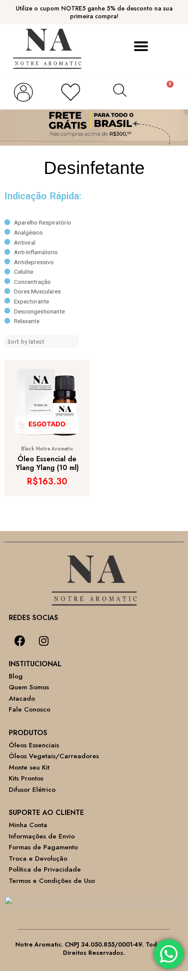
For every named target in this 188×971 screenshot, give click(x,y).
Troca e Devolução (38, 858)
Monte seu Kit (29, 767)
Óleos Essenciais (34, 745)
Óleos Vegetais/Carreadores (54, 756)
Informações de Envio (42, 836)
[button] (141, 46)
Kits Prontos (26, 778)
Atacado (22, 698)
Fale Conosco (29, 709)
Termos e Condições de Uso (52, 881)
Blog (16, 676)
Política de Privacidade (45, 869)
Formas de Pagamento (43, 847)
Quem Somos (29, 687)
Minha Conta (28, 825)
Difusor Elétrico (32, 789)
